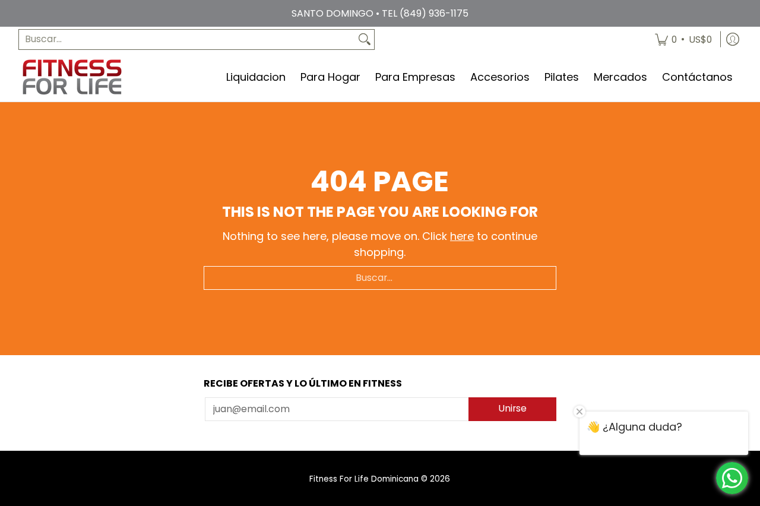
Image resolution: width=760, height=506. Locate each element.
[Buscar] (364, 39)
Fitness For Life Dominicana (364, 479)
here (462, 236)
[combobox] (187, 39)
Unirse (512, 408)
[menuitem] (683, 39)
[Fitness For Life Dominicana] (71, 77)
